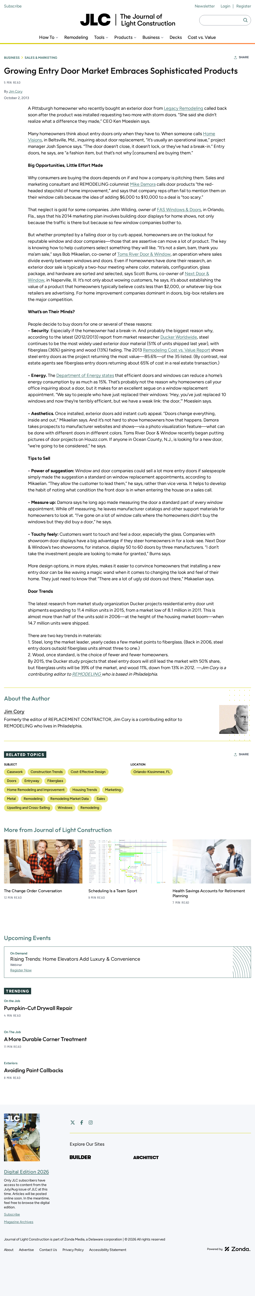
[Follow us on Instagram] (91, 1122)
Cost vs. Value (202, 37)
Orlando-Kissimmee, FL (151, 772)
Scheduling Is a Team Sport (112, 890)
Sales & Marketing (41, 57)
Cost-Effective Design (88, 772)
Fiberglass (55, 781)
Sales (101, 799)
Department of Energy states (85, 375)
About (8, 1250)
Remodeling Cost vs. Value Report (176, 350)
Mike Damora (143, 184)
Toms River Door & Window (144, 254)
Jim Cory (15, 91)
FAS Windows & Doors (179, 209)
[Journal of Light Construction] (127, 20)
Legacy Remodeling (183, 108)
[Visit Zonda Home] (229, 1249)
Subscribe (13, 6)
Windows (65, 808)
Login (225, 6)
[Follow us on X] (73, 1122)
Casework (15, 772)
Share (244, 57)
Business (151, 37)
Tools (99, 37)
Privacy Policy (73, 1250)
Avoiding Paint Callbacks (33, 1070)
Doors (11, 781)
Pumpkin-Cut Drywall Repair (38, 1007)
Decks (176, 37)
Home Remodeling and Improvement (35, 790)
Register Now (21, 970)
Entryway (31, 781)
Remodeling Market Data (69, 799)
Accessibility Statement (107, 1250)
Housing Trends (84, 790)
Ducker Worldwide (178, 337)
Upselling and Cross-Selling (28, 808)
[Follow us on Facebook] (82, 1122)
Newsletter (205, 6)
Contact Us (48, 1250)
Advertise (26, 1250)
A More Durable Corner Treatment (45, 1039)
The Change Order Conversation (33, 890)
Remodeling (76, 37)
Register (243, 6)
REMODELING (87, 674)
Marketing (113, 790)
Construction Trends (47, 772)
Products (123, 37)
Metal (11, 799)
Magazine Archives (18, 1222)
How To (46, 37)
